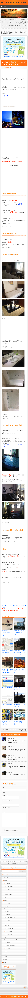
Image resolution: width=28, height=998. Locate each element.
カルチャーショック (9, 928)
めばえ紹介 (5, 956)
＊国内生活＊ (6, 877)
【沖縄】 (6, 880)
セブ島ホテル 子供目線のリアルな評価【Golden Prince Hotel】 (7, 652)
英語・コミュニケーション (10, 934)
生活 (5, 891)
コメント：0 (24, 730)
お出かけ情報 (7, 883)
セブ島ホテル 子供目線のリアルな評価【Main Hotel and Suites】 (7, 671)
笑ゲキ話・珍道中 (8, 894)
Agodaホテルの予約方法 (7, 687)
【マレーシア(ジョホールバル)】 (10, 939)
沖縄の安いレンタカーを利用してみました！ (19, 688)
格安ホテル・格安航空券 (8, 32)
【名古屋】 (6, 900)
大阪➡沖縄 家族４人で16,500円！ (19, 705)
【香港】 (6, 954)
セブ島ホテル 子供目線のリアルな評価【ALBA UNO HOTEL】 (19, 652)
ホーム (21, 861)
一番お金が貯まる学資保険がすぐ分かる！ (14, 56)
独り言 (4, 962)
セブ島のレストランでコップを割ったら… (10, 861)
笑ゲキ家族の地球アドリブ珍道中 (13, 2)
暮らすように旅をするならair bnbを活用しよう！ (19, 723)
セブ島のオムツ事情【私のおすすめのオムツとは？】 (7, 723)
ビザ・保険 (7, 925)
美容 (5, 897)
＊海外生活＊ (16, 31)
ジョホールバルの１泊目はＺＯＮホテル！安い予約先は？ (19, 632)
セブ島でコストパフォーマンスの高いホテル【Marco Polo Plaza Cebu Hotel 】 (7, 633)
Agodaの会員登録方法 (7, 704)
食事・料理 (7, 911)
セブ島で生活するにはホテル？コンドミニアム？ (19, 671)
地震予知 (5, 959)
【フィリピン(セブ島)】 (14, 729)
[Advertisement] (14, 176)
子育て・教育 (7, 889)
